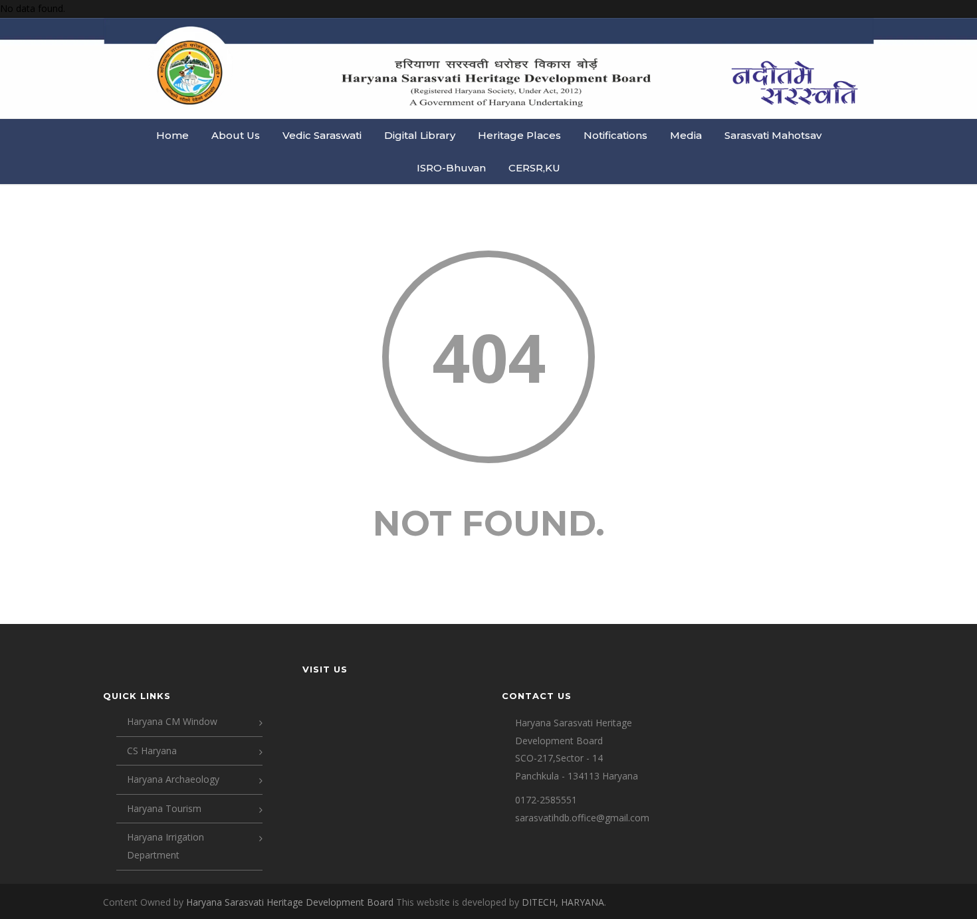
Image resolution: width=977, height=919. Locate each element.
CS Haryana (152, 750)
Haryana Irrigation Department (165, 846)
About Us (235, 135)
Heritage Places (519, 135)
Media (686, 135)
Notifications (615, 135)
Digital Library (419, 135)
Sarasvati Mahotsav (772, 135)
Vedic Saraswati (322, 135)
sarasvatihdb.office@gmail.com (582, 817)
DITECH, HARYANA (563, 902)
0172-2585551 (546, 799)
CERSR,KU (534, 167)
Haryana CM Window (172, 721)
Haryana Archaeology (173, 779)
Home (172, 135)
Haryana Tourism (164, 808)
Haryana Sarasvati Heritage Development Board (291, 902)
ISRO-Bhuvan (451, 167)
